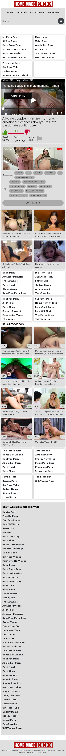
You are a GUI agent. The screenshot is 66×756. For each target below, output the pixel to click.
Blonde (38, 173)
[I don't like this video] (27, 132)
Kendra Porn (9, 703)
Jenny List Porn (11, 695)
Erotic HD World (11, 311)
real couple (16, 191)
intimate (32, 186)
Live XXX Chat (43, 311)
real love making (34, 191)
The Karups (9, 319)
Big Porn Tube (10, 708)
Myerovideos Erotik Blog (16, 75)
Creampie (50, 173)
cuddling (14, 182)
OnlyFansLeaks (11, 520)
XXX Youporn (42, 319)
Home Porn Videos (46, 303)
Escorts (6, 532)
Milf (28, 173)
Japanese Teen (11, 630)
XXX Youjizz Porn (12, 728)
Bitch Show (8, 589)
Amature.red (9, 675)
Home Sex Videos (12, 655)
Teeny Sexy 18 (10, 626)
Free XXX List (9, 602)
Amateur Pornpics (12, 614)
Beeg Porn (8, 565)
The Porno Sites (44, 315)
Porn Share (8, 671)
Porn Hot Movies (12, 573)
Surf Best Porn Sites (14, 642)
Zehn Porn (8, 638)
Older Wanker (10, 593)
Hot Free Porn (10, 659)
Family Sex (8, 597)
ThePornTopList (11, 650)
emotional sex (17, 186)
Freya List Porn (11, 691)
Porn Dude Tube (11, 569)
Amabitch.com (10, 679)
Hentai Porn (9, 512)
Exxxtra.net (9, 634)
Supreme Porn (43, 299)
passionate (45, 186)
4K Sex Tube (9, 553)
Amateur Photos (12, 606)
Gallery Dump (10, 712)
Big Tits (19, 173)
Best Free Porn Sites (14, 618)
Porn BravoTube (11, 581)
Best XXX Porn (10, 524)
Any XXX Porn (10, 577)
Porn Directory (11, 536)
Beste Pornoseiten (13, 544)
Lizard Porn (9, 720)
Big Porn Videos (11, 557)
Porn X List (8, 667)
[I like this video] (5, 132)
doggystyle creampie (34, 182)
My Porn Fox (9, 585)
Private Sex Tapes (12, 315)
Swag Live (8, 528)
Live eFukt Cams (44, 307)
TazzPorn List (10, 724)
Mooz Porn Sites (11, 687)
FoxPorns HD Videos (14, 561)
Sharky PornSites (12, 683)
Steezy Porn (9, 716)
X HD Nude (8, 610)
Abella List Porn (11, 663)
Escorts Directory (12, 548)
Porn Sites (8, 540)
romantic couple (18, 195)
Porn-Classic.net (12, 646)
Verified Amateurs (24, 177)
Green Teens (9, 622)
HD (60, 173)
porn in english (38, 195)
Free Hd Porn (10, 516)
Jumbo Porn (9, 699)
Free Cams (53, 12)
